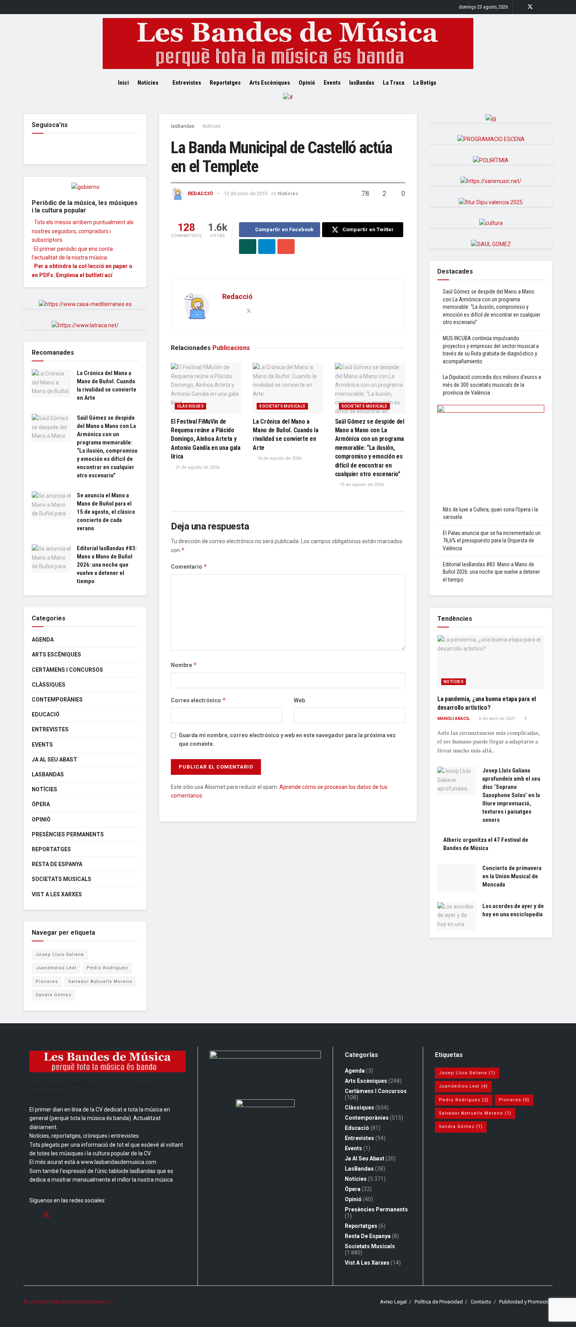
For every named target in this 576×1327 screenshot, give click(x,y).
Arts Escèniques (269, 82)
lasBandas (361, 82)
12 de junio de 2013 (246, 193)
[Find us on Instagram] (540, 7)
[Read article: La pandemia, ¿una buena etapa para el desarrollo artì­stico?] (490, 662)
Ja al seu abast (54, 759)
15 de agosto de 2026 (361, 484)
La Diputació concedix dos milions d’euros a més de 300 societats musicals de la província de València (492, 384)
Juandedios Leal (56, 967)
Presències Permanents (68, 834)
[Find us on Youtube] (550, 7)
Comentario (189, 566)
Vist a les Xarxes (57, 894)
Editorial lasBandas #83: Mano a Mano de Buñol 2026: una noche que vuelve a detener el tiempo (107, 565)
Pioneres (47, 981)
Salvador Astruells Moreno (100, 981)
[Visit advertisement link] (288, 103)
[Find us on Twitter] (530, 7)
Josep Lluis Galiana (60, 954)
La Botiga (424, 82)
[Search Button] (455, 82)
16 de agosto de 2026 (278, 458)
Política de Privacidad (439, 1302)
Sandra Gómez (53, 994)
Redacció (200, 193)
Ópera (41, 804)
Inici (123, 82)
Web (299, 700)
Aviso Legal (393, 1302)
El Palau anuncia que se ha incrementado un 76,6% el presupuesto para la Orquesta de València (492, 540)
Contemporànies (57, 699)
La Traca (393, 82)
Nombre (184, 665)
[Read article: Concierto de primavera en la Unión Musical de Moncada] (456, 878)
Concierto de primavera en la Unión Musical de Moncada (512, 876)
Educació (46, 714)
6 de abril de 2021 (496, 718)
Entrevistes (186, 82)
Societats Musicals (282, 406)
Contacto (481, 1302)
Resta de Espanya (57, 864)
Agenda (43, 639)
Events (332, 82)
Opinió (307, 82)
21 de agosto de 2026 (196, 467)
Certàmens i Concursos (67, 670)
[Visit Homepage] (288, 43)
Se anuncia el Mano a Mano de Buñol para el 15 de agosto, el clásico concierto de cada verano (106, 512)
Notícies (148, 82)
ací (108, 275)
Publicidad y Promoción (525, 1302)
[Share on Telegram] (266, 246)
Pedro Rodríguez (107, 967)
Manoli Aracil (453, 718)
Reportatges (225, 82)
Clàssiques (190, 406)
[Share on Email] (286, 246)
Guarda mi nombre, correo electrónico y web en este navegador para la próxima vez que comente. (287, 739)
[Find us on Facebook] (520, 7)
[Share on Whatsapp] (247, 246)
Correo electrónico (198, 700)
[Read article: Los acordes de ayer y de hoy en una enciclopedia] (456, 916)
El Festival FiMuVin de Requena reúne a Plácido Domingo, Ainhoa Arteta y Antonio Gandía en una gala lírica (206, 439)
